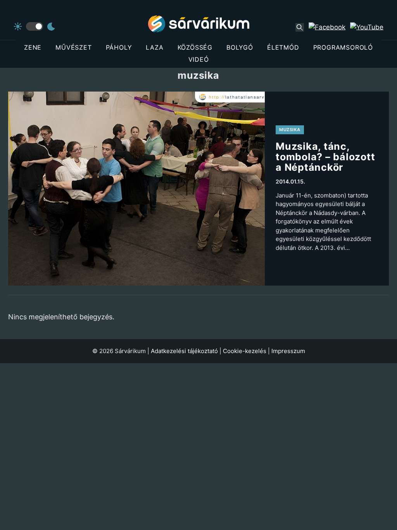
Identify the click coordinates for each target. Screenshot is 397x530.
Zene (32, 47)
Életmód (283, 47)
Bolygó (239, 47)
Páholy (119, 47)
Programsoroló (343, 47)
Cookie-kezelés (244, 351)
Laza (154, 47)
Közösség (195, 47)
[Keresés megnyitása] (299, 27)
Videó (198, 59)
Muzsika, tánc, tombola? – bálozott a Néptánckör (325, 156)
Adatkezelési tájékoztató (184, 351)
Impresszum (288, 351)
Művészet (73, 47)
